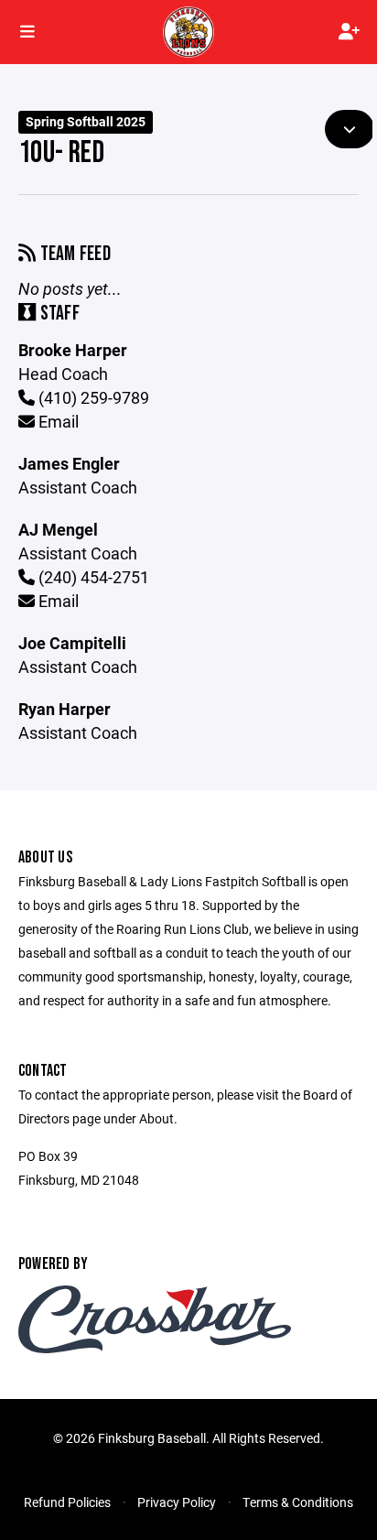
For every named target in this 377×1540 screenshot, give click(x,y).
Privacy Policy (176, 1502)
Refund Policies (67, 1502)
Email (57, 421)
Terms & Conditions (297, 1502)
